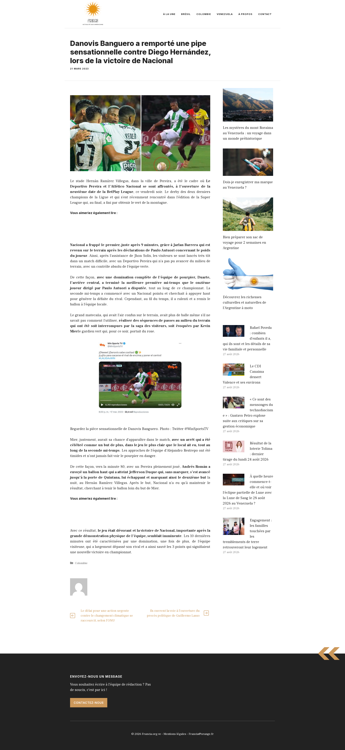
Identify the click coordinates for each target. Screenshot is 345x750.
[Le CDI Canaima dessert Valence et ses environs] (233, 373)
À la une (169, 14)
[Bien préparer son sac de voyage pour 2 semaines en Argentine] (248, 228)
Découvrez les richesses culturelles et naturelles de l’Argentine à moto (244, 302)
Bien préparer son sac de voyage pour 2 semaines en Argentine (244, 242)
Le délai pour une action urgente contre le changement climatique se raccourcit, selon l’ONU (107, 616)
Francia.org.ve (151, 734)
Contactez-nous (89, 702)
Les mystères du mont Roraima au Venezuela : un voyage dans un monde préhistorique (248, 133)
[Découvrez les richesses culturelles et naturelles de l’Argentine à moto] (248, 288)
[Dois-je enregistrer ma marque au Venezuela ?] (248, 173)
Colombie (203, 14)
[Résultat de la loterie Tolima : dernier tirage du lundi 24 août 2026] (233, 449)
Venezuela (225, 14)
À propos (245, 14)
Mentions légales (175, 734)
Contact (265, 14)
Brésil (186, 14)
